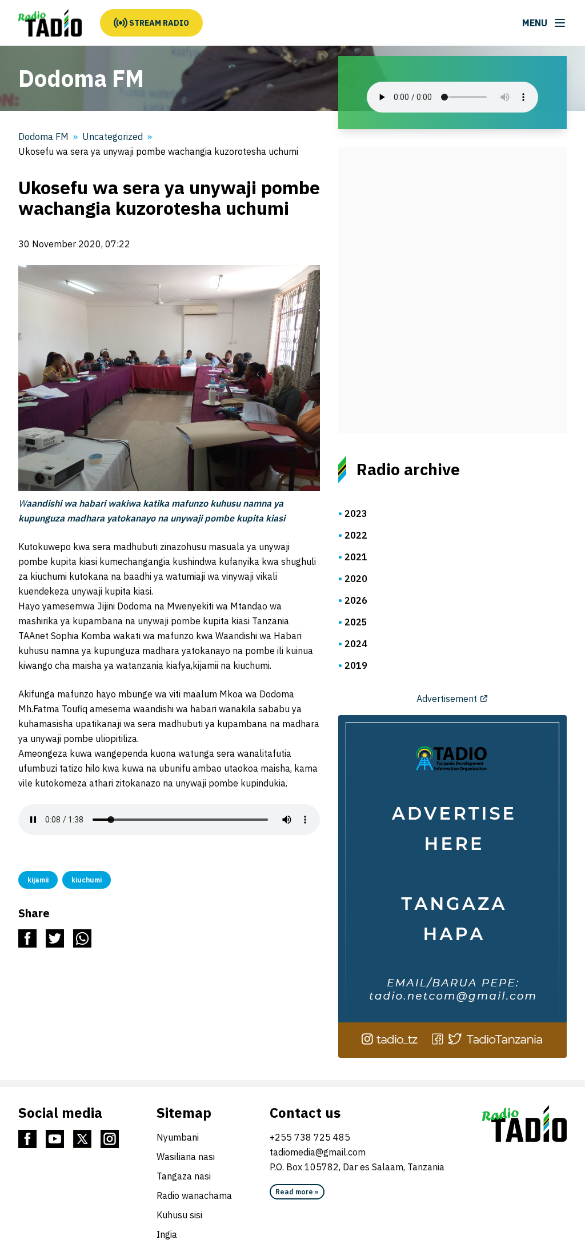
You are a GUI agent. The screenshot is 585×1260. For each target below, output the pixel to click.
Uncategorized (112, 136)
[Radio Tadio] (524, 1123)
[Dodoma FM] (50, 23)
